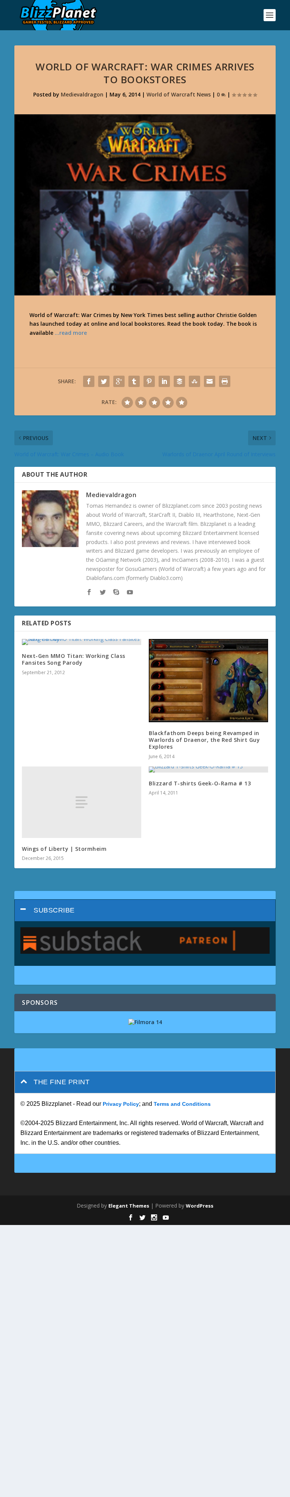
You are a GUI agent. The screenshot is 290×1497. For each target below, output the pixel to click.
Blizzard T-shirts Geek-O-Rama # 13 (200, 783)
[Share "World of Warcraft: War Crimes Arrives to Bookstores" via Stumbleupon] (194, 381)
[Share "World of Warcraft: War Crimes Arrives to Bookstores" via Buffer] (179, 381)
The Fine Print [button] (61, 1082)
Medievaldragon (82, 94)
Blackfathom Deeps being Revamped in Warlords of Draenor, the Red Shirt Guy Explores (204, 739)
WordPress (199, 1205)
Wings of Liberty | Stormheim (64, 848)
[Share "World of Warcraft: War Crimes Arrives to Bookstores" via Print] (224, 381)
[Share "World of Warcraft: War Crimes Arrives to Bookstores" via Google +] (118, 381)
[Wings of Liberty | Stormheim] (81, 802)
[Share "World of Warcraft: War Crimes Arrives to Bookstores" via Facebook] (88, 381)
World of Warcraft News (179, 94)
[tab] (145, 910)
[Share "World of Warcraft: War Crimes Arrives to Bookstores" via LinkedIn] (164, 381)
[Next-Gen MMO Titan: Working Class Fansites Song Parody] (81, 642)
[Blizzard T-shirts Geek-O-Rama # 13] (208, 769)
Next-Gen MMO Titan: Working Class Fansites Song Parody (73, 659)
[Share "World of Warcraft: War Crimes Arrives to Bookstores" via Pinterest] (149, 381)
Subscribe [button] (54, 910)
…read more (71, 332)
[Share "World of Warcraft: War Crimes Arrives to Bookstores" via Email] (209, 381)
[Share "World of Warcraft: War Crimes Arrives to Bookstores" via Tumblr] (134, 381)
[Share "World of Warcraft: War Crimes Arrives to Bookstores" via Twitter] (103, 381)
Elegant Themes (128, 1205)
